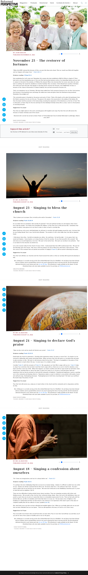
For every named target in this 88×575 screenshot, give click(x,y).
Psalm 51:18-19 (28, 220)
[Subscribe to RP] (4, 120)
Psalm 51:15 (50, 350)
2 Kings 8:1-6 (27, 75)
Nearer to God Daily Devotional (30, 122)
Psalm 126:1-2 (37, 72)
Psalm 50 (54, 249)
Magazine (23, 3)
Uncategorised (18, 269)
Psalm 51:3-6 (27, 481)
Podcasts (34, 3)
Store (52, 3)
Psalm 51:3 (52, 478)
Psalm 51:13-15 (28, 353)
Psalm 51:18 (56, 217)
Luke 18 (47, 502)
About (75, 3)
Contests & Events (62, 3)
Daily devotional (19, 120)
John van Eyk (21, 52)
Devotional (44, 3)
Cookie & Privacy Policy (61, 573)
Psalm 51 (20, 365)
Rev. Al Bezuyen (21, 200)
